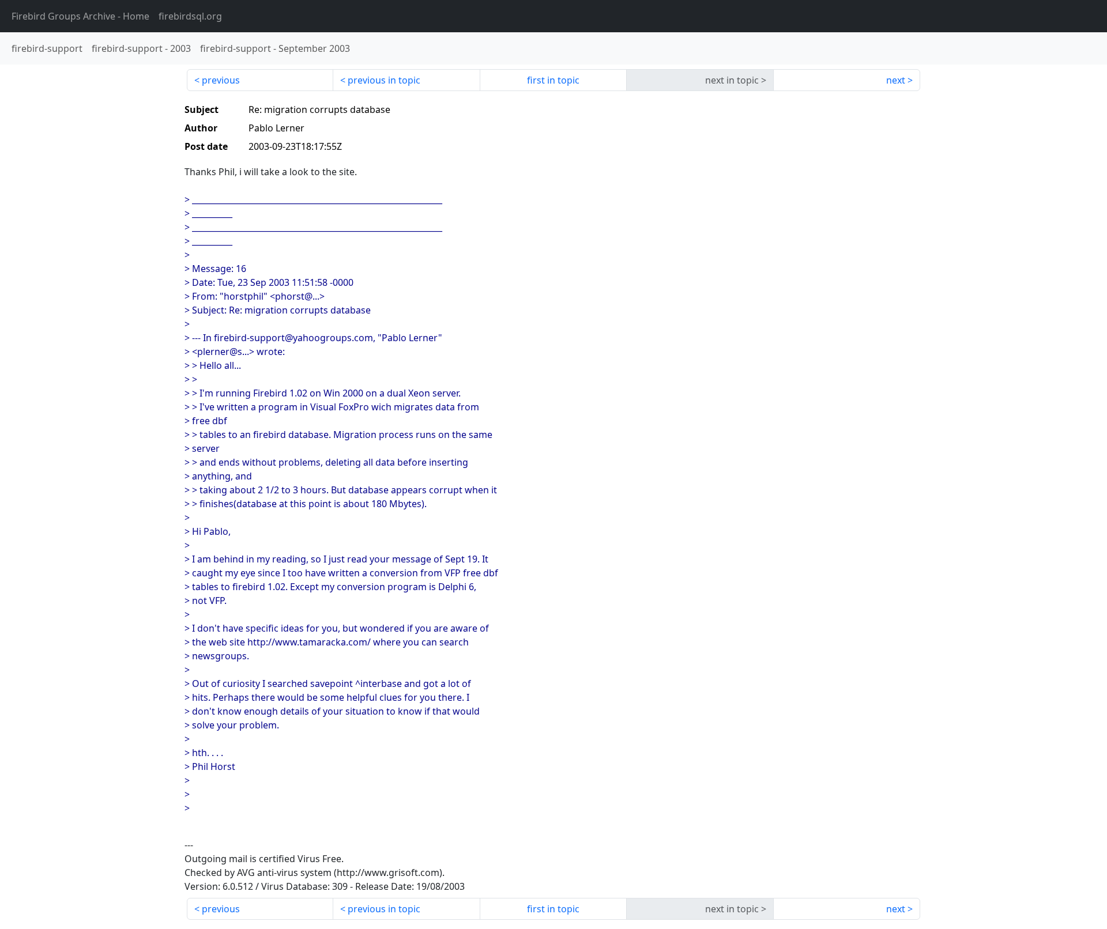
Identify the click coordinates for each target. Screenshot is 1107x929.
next (895, 80)
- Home (80, 16)
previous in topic (384, 80)
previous (221, 80)
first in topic (553, 80)
